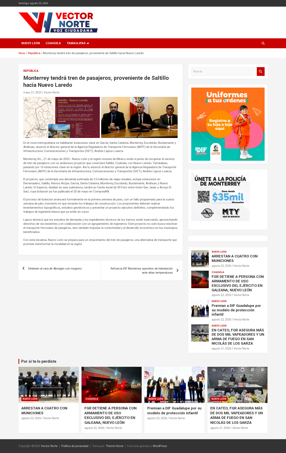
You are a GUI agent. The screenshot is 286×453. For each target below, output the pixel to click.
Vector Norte (51, 92)
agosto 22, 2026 (221, 265)
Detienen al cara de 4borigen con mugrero (55, 268)
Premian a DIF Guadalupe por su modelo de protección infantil (236, 310)
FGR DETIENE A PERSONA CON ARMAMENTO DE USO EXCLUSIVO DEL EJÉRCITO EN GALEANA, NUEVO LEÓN (238, 283)
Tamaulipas (76, 43)
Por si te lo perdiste (38, 361)
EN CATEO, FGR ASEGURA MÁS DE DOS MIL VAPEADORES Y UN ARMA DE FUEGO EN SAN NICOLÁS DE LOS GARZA (238, 337)
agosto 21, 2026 (221, 348)
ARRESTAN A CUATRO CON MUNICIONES (235, 258)
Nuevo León (30, 43)
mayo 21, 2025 (32, 92)
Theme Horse (114, 446)
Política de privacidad (74, 446)
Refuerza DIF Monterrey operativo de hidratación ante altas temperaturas (142, 270)
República (30, 70)
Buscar (261, 71)
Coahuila (53, 43)
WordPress (160, 446)
